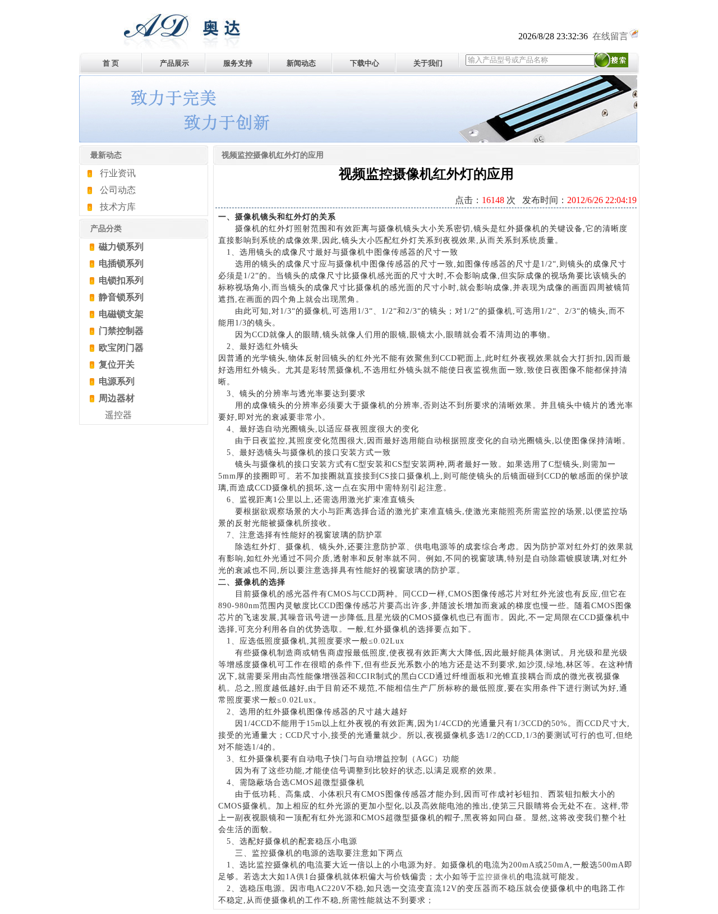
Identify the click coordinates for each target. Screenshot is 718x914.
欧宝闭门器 (120, 347)
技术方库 (118, 207)
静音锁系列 (120, 297)
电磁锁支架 (120, 314)
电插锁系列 (120, 263)
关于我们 (428, 63)
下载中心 (364, 63)
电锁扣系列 (120, 280)
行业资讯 (118, 173)
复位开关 (115, 364)
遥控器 (118, 415)
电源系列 (115, 381)
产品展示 (174, 63)
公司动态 (118, 190)
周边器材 (115, 398)
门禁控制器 (120, 331)
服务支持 (237, 63)
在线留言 (610, 36)
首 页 (111, 63)
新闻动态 (301, 63)
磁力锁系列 (120, 246)
